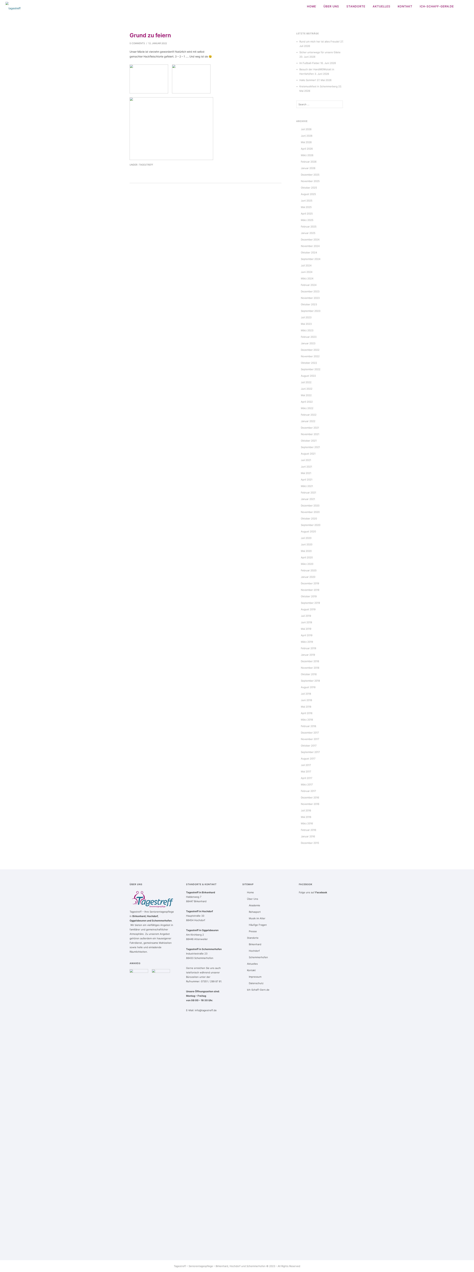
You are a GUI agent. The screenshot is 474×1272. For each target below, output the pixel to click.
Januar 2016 (308, 836)
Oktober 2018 (309, 674)
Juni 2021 (306, 466)
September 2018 (310, 680)
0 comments (137, 43)
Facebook (321, 892)
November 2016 (310, 803)
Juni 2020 (306, 544)
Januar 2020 (308, 576)
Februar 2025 (308, 226)
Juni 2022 (306, 388)
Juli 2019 (306, 615)
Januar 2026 (308, 168)
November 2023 (310, 297)
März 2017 (307, 784)
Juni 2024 (306, 271)
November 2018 (310, 667)
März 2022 (307, 408)
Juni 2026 (306, 135)
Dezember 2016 (310, 797)
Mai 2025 (306, 207)
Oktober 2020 (309, 518)
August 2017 (308, 758)
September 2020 (310, 524)
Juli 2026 (306, 129)
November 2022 (310, 356)
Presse (253, 931)
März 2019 (307, 641)
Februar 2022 (308, 414)
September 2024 (310, 258)
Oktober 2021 (309, 440)
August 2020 (308, 531)
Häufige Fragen (258, 924)
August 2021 (308, 453)
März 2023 (307, 330)
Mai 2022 (306, 395)
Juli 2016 (306, 810)
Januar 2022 (308, 421)
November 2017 (310, 739)
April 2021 (306, 479)
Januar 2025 (308, 233)
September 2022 (310, 369)
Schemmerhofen (258, 957)
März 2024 (307, 278)
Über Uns (331, 6)
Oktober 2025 (309, 187)
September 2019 (310, 602)
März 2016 (307, 823)
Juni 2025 (306, 200)
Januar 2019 (308, 654)
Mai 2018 (306, 706)
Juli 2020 (306, 537)
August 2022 (308, 375)
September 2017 (310, 752)
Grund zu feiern (150, 35)
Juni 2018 (306, 700)
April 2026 (307, 148)
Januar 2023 (308, 343)
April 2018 (306, 713)
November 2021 (310, 434)
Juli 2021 (306, 460)
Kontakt (405, 6)
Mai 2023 (306, 323)
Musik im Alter (257, 918)
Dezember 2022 (310, 349)
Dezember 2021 (310, 427)
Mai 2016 (306, 816)
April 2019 (306, 635)
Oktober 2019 (309, 596)
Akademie (254, 905)
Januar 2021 (308, 499)
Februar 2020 (308, 570)
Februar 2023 (308, 336)
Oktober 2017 (308, 745)
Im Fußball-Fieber (309, 63)
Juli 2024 (306, 265)
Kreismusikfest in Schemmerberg (318, 86)
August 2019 (308, 609)
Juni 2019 (306, 622)
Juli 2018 (306, 693)
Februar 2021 (308, 492)
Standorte (355, 6)
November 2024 (310, 246)
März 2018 (307, 719)
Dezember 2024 (310, 239)
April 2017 (306, 778)
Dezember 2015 (310, 842)
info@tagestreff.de (206, 1010)
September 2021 (310, 447)
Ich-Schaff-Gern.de (437, 6)
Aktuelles (381, 6)
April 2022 (307, 401)
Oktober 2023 (309, 304)
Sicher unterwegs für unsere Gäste (320, 52)
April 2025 (307, 213)
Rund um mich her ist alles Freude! (319, 41)
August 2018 (308, 687)
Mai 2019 (306, 628)
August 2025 (308, 194)
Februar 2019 (308, 648)
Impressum (255, 976)
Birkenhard (255, 944)
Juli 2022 (306, 382)
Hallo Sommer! (307, 80)
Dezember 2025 (310, 174)
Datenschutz (256, 983)
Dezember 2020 (310, 505)
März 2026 (307, 155)
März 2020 (307, 563)
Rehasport (255, 911)
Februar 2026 (308, 161)
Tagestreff (145, 164)
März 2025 (307, 220)
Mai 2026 (306, 142)
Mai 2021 (306, 473)
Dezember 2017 (310, 732)
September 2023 (310, 310)
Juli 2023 (306, 317)
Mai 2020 (306, 550)
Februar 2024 (308, 284)
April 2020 (307, 557)
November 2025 (310, 181)
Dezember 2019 (310, 583)
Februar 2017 (308, 790)
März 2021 (307, 486)
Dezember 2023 (310, 291)
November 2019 (310, 589)
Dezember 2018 (310, 661)
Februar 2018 (308, 726)
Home (311, 6)
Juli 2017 (306, 765)
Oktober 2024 (309, 252)
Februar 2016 (308, 829)
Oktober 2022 (309, 362)
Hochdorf (254, 950)
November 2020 (310, 512)
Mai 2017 (306, 771)
